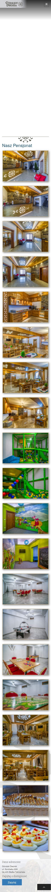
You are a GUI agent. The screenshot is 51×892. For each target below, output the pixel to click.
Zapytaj (12, 882)
